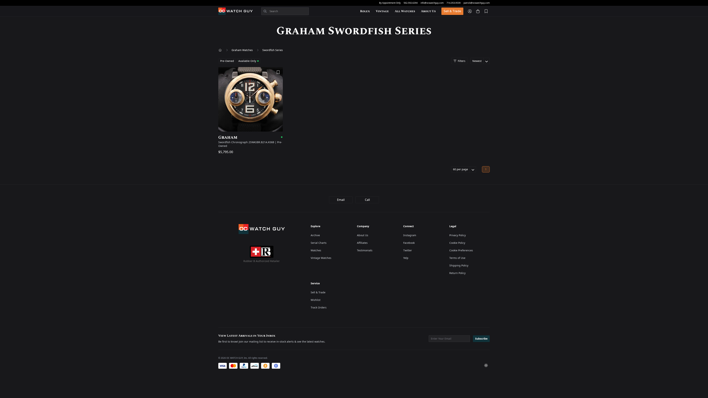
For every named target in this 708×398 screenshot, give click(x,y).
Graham (250, 137)
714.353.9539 (454, 2)
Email (341, 200)
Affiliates (362, 243)
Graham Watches (242, 50)
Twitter (407, 250)
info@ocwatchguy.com (432, 2)
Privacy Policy (457, 235)
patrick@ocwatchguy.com (477, 2)
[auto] (486, 365)
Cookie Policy (457, 243)
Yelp (405, 258)
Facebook (409, 243)
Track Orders (319, 307)
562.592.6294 (411, 2)
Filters (461, 61)
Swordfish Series (272, 50)
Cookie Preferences (461, 250)
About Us (428, 11)
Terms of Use (457, 258)
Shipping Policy (458, 265)
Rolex (365, 11)
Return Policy (457, 273)
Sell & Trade (452, 11)
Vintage (382, 11)
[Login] (469, 11)
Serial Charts (319, 243)
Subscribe (481, 338)
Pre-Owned (227, 61)
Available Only (247, 61)
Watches (316, 250)
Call (367, 200)
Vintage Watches (321, 258)
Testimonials (364, 250)
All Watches (405, 11)
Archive (315, 235)
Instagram (409, 235)
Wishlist (315, 300)
